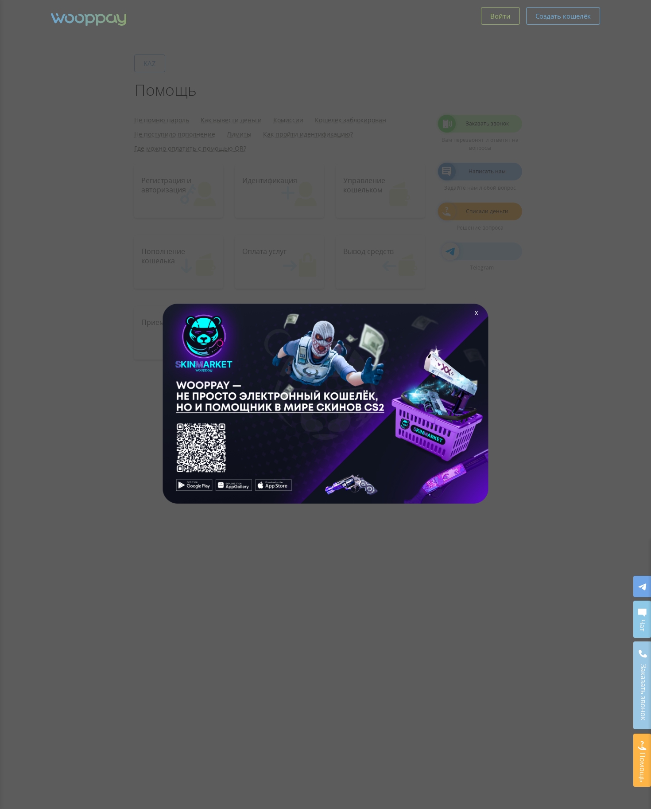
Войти (500, 16)
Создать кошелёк (563, 16)
